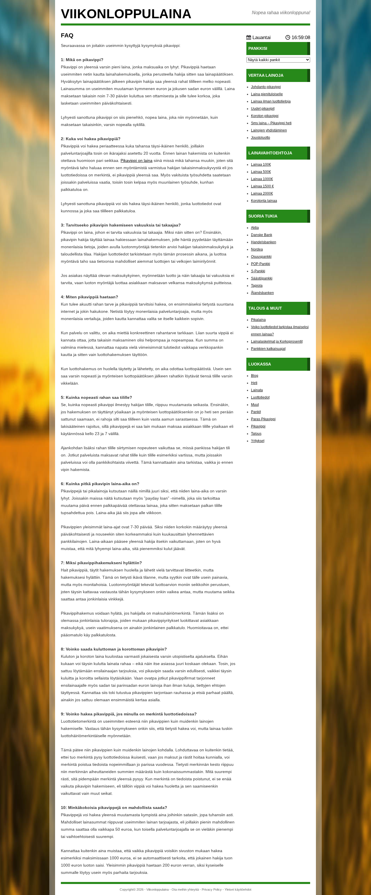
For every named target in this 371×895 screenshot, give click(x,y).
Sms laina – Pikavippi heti (271, 123)
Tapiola (257, 286)
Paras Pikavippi (263, 419)
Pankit (256, 412)
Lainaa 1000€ (262, 179)
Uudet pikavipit (262, 109)
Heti (254, 383)
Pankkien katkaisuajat (268, 349)
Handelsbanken (263, 242)
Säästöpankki (261, 278)
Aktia (255, 228)
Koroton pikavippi (265, 116)
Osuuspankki (261, 257)
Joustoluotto (260, 138)
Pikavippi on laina (136, 160)
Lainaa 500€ (261, 172)
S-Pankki (258, 271)
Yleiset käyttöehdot (238, 889)
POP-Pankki (260, 264)
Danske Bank (261, 235)
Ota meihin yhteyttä (185, 889)
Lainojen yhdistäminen (269, 130)
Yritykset (257, 441)
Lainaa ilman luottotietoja (271, 101)
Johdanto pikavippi (266, 87)
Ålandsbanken (262, 293)
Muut (255, 405)
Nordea (257, 249)
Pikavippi (258, 426)
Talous (256, 434)
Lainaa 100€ (261, 164)
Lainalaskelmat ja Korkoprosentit (277, 341)
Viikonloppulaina (126, 13)
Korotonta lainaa (264, 201)
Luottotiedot (260, 397)
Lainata (257, 390)
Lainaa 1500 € (262, 186)
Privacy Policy (212, 889)
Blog (254, 376)
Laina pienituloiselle (267, 94)
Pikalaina (258, 320)
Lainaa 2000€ (262, 193)
